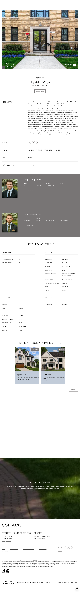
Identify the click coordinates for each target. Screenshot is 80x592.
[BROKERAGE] (60, 551)
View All (73, 389)
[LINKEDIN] (68, 547)
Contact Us (5, 551)
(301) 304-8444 (8, 536)
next (12, 65)
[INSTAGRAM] (64, 547)
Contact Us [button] (40, 494)
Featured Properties (28, 549)
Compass (35, 560)
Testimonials (42, 549)
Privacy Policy (74, 582)
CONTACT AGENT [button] (30, 191)
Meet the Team (14, 549)
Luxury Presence (45, 582)
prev (7, 65)
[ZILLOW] (72, 547)
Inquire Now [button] (40, 91)
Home (3, 549)
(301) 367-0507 (50, 186)
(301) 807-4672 (50, 220)
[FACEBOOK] (60, 547)
